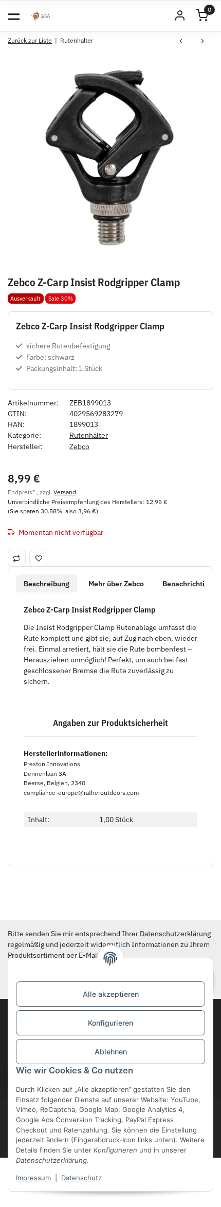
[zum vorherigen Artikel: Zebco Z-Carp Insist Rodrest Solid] (181, 42)
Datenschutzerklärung (175, 933)
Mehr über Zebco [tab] (116, 583)
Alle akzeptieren (111, 994)
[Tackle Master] (40, 16)
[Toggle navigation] (14, 16)
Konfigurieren (110, 1022)
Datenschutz (81, 1178)
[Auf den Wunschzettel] (38, 558)
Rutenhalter (88, 435)
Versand (64, 492)
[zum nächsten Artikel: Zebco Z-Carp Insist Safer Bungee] (202, 42)
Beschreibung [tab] (46, 583)
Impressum (33, 1178)
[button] (180, 16)
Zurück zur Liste (30, 40)
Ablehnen (111, 1051)
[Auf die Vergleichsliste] (17, 558)
